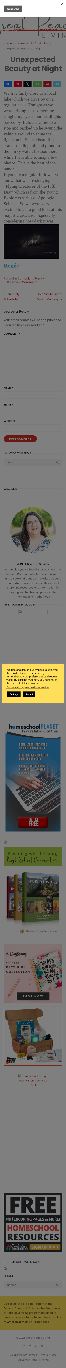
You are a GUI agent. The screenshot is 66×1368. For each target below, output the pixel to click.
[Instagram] (30, 1345)
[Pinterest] (36, 1345)
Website (9, 421)
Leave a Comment (23, 282)
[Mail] (41, 1345)
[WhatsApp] (37, 83)
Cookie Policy (18, 1355)
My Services (48, 1355)
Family (39, 278)
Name (8, 388)
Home (8, 43)
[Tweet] (27, 83)
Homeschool (23, 43)
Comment (12, 334)
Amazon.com (15, 1322)
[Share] (8, 83)
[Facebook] (24, 1345)
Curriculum (42, 43)
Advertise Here (27, 1360)
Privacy (33, 1355)
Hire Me (44, 1360)
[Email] (57, 83)
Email (8, 404)
